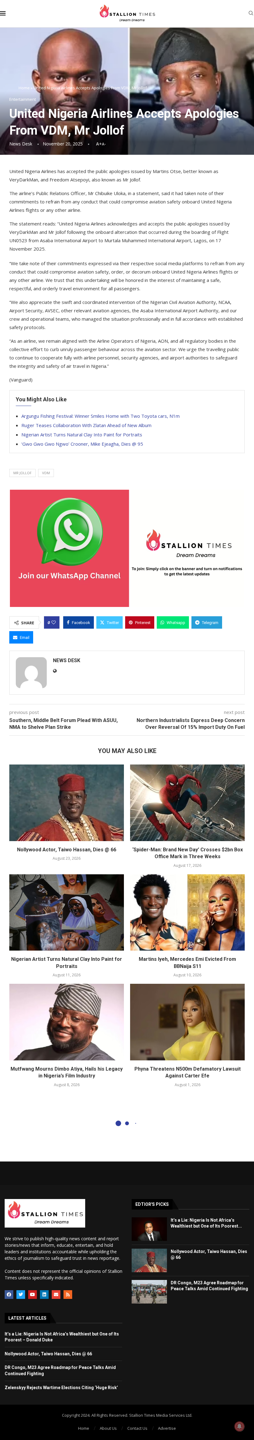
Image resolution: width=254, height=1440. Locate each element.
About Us (108, 1428)
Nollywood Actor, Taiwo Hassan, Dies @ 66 (66, 850)
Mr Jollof (22, 472)
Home (24, 88)
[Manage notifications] (239, 1426)
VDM (46, 472)
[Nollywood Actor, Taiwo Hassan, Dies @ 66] (66, 803)
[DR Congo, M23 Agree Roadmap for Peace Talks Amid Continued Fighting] (149, 1292)
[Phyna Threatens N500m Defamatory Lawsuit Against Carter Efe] (187, 1022)
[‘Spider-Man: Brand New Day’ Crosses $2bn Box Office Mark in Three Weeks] (187, 803)
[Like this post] (53, 622)
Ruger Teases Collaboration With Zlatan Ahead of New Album (86, 425)
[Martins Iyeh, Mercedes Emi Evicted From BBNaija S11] (187, 912)
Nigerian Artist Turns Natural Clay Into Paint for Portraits (81, 434)
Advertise (167, 1428)
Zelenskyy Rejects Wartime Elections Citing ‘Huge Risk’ (61, 1387)
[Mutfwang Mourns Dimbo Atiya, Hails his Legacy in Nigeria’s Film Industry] (66, 1022)
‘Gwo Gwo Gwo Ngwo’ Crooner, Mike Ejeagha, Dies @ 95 (82, 444)
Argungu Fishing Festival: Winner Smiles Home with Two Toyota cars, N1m (100, 416)
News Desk (20, 144)
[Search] (251, 14)
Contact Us (137, 1428)
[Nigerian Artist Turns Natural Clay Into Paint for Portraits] (66, 912)
